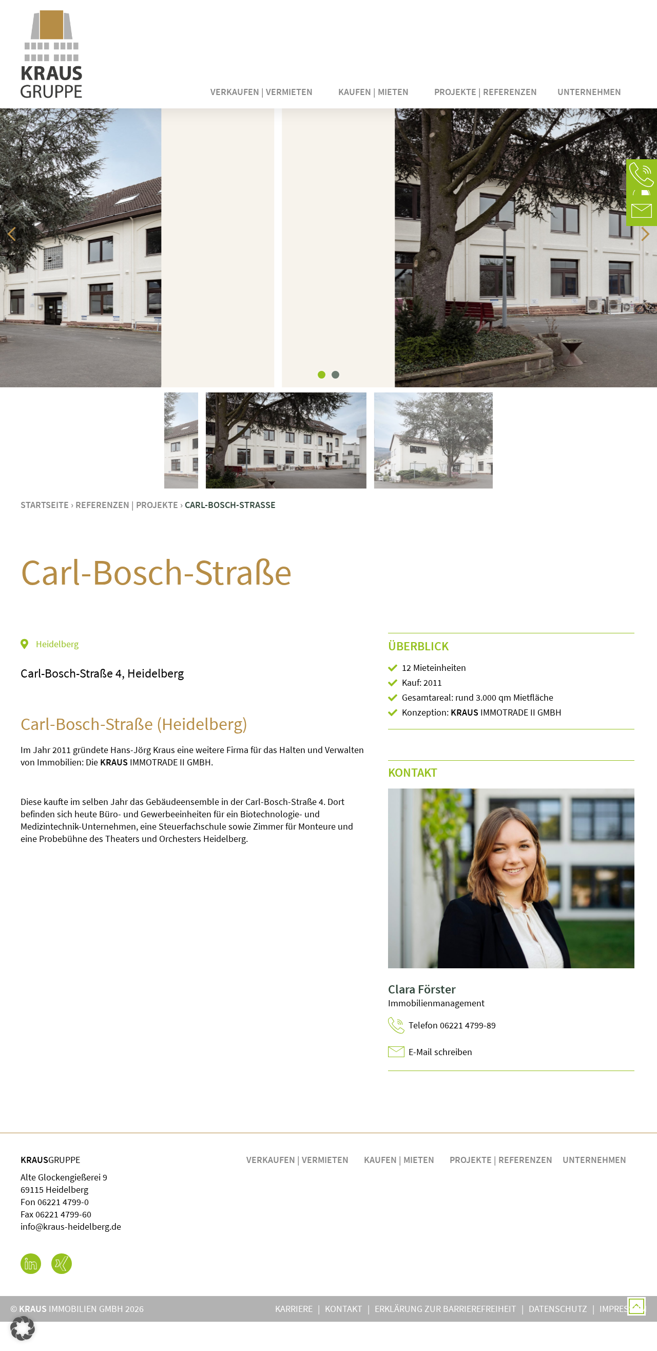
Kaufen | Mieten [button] (373, 92)
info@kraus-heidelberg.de (71, 1226)
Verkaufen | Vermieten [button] (261, 92)
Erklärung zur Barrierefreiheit (445, 1309)
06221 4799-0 (63, 1202)
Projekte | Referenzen (485, 92)
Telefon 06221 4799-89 (452, 1025)
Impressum (623, 1309)
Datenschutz (558, 1309)
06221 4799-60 (63, 1214)
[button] (641, 174)
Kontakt (343, 1309)
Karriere (294, 1309)
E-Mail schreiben (440, 1052)
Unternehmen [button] (589, 92)
